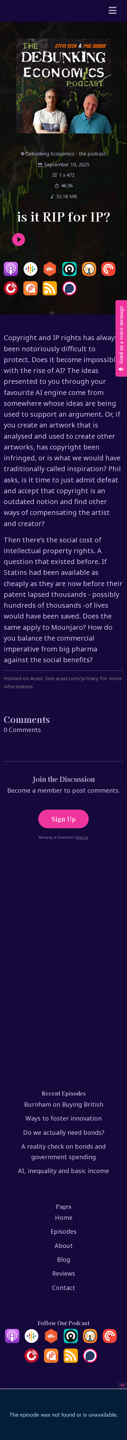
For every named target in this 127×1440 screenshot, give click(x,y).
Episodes (63, 1231)
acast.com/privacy (77, 678)
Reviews (63, 1273)
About (64, 1245)
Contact (63, 1288)
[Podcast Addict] (30, 293)
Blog (63, 1259)
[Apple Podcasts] (11, 274)
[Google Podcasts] (30, 274)
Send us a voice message (120, 335)
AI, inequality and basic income (63, 1171)
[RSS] (50, 293)
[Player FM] (11, 293)
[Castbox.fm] (50, 274)
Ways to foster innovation (63, 1118)
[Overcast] (89, 274)
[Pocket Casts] (108, 274)
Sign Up (63, 818)
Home (63, 1217)
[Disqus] (63, 947)
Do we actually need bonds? (63, 1132)
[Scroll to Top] (113, 1378)
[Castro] (69, 274)
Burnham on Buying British (63, 1104)
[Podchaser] (69, 293)
